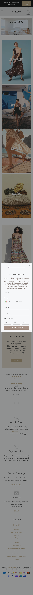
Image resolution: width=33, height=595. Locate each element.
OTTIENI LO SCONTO (16, 328)
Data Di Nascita (8, 318)
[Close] (29, 265)
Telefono (6, 298)
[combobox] (8, 302)
